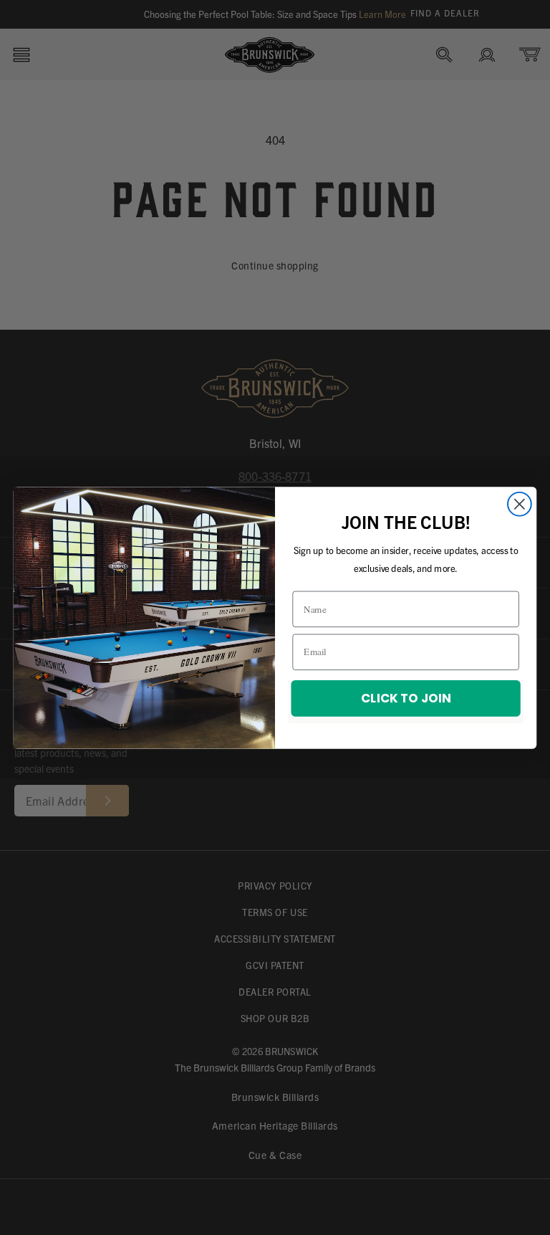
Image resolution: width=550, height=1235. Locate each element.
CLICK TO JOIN (405, 697)
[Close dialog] (519, 503)
